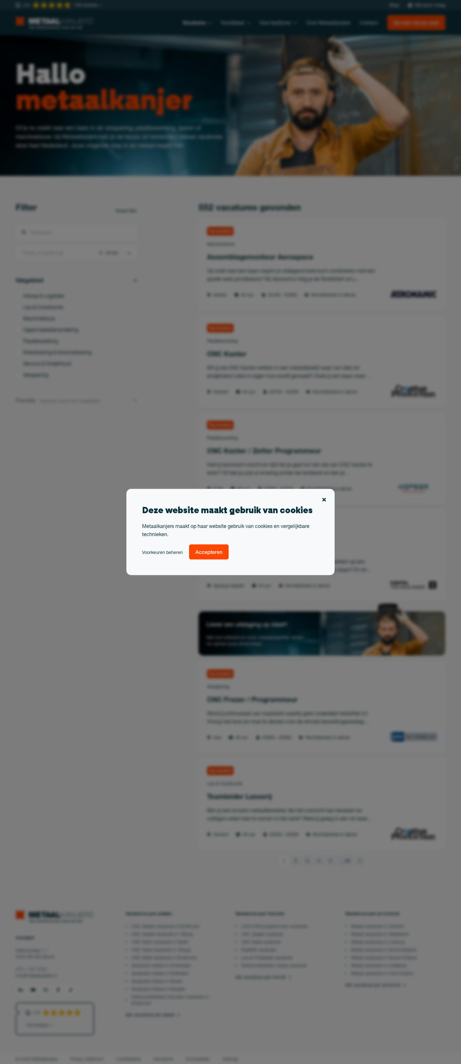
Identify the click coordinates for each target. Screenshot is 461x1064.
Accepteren (208, 552)
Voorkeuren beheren (162, 552)
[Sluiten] (324, 500)
